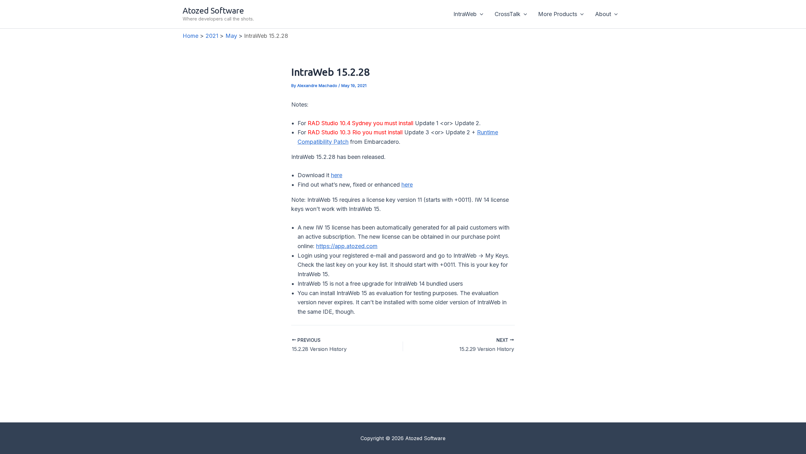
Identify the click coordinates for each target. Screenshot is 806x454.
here (336, 175)
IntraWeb (465, 14)
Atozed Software (213, 10)
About (603, 14)
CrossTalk (507, 14)
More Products (557, 14)
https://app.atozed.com (346, 246)
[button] (480, 14)
